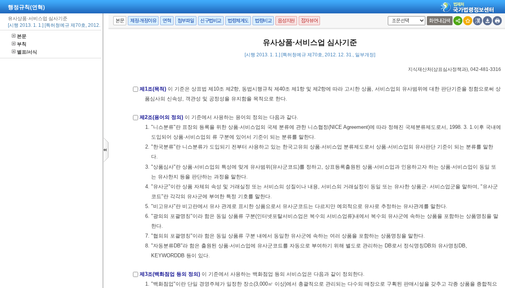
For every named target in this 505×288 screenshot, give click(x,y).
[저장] (487, 20)
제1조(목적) (153, 89)
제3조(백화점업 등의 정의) (170, 274)
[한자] (477, 20)
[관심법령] (467, 20)
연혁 (167, 21)
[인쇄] (497, 20)
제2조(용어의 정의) (161, 117)
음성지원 (286, 21)
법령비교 (263, 21)
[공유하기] (457, 20)
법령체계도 (238, 21)
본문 (21, 36)
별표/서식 (27, 52)
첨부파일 (186, 21)
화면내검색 (439, 21)
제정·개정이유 (143, 21)
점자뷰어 (309, 21)
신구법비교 (210, 21)
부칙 (21, 44)
